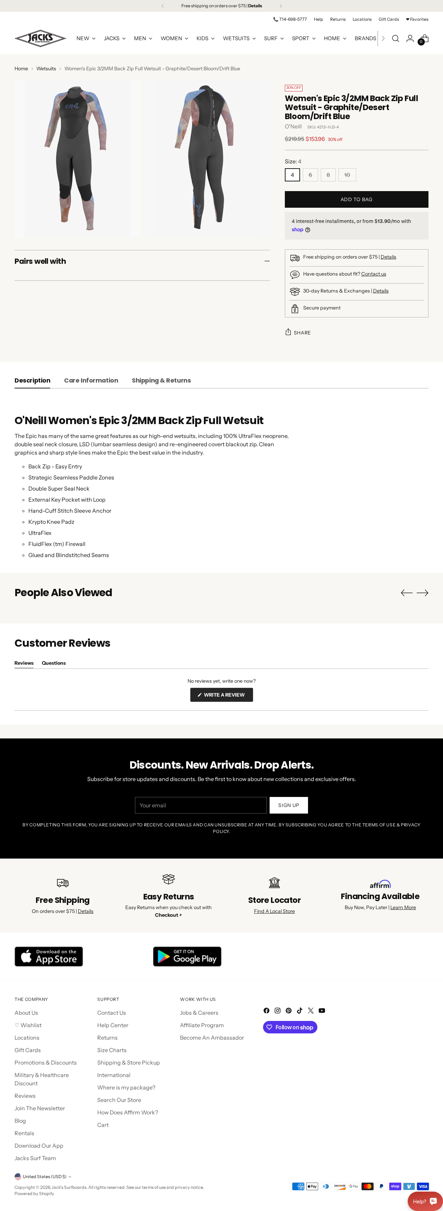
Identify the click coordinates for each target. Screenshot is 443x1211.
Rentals (24, 1133)
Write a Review (228, 696)
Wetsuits (46, 68)
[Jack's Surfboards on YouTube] (322, 1011)
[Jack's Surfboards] (40, 38)
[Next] (280, 6)
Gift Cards (28, 1050)
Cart (103, 1124)
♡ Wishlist (28, 1025)
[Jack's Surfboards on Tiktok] (300, 1011)
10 (347, 174)
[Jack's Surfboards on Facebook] (267, 1011)
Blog (20, 1120)
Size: (293, 161)
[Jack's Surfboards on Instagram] (278, 1011)
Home (21, 68)
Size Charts (112, 1050)
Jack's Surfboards (69, 1187)
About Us (26, 1012)
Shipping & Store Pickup (128, 1062)
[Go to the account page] (410, 38)
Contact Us (111, 1012)
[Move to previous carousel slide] (407, 593)
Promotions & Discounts (46, 1062)
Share (302, 333)
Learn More (403, 907)
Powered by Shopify (34, 1193)
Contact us (373, 274)
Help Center (112, 1025)
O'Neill (293, 126)
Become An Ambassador (212, 1037)
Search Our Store (119, 1099)
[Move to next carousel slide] (422, 593)
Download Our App (39, 1145)
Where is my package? (126, 1087)
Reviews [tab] (24, 664)
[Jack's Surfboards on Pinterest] (289, 1011)
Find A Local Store (274, 911)
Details (388, 257)
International (113, 1074)
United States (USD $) (44, 1176)
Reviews (25, 1095)
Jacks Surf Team (35, 1158)
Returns (107, 1037)
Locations (27, 1037)
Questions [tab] (54, 664)
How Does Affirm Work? (127, 1112)
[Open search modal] (396, 38)
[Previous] (162, 6)
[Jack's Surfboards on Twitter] (311, 1011)
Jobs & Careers (199, 1012)
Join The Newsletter (40, 1108)
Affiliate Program (202, 1025)
